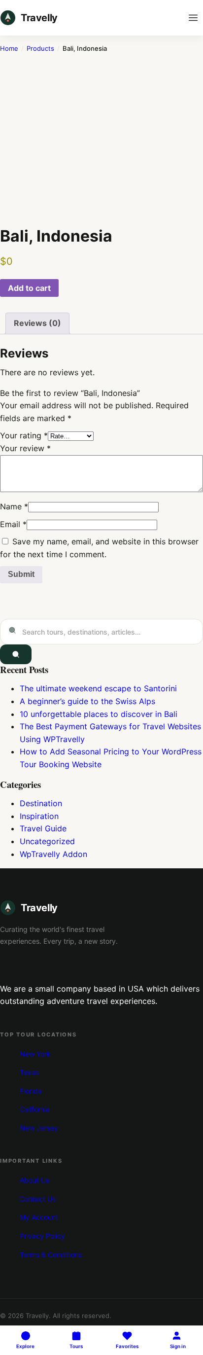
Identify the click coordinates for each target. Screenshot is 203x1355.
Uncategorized (47, 841)
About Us (34, 1180)
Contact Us (38, 1199)
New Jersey (39, 1128)
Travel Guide (43, 828)
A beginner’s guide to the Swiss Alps (87, 701)
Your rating (24, 435)
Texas (29, 1072)
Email (13, 524)
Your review (25, 448)
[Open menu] (193, 18)
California (35, 1109)
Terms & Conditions (51, 1254)
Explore (25, 1346)
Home (9, 48)
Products (40, 48)
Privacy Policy (42, 1236)
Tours (76, 1346)
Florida (30, 1091)
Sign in (178, 1346)
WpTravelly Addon (53, 854)
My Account (39, 1217)
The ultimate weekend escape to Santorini (98, 688)
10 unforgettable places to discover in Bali (98, 714)
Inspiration (39, 816)
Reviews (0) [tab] (37, 323)
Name (14, 506)
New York (35, 1054)
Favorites (127, 1346)
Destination (41, 803)
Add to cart (29, 288)
